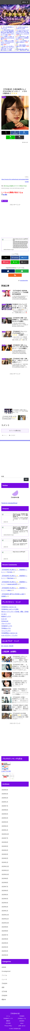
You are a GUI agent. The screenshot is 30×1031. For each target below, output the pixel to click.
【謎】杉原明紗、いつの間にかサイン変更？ (22, 45)
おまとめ (4, 618)
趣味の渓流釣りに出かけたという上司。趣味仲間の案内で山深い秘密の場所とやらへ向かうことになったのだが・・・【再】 (7, 32)
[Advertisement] (15, 70)
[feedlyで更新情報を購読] (22, 271)
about (21, 1023)
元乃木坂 (8, 1023)
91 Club (9, 572)
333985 (3, 596)
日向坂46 (21, 1020)
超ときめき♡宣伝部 (7, 646)
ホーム (8, 1016)
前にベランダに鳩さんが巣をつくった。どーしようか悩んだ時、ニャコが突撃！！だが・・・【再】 (7, 48)
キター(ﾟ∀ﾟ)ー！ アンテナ (9, 635)
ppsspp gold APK (12, 584)
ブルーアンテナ (6, 623)
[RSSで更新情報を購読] (15, 275)
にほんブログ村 (6, 771)
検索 (2, 476)
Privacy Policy (8, 1025)
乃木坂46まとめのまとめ (8, 607)
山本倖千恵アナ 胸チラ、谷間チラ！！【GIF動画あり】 (22, 38)
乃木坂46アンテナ (6, 626)
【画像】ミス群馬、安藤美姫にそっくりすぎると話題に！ (7, 38)
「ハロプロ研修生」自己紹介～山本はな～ (22, 41)
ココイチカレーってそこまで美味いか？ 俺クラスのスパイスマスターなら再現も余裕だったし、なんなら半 (22, 31)
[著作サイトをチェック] (8, 271)
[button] (19, 137)
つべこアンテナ (6, 630)
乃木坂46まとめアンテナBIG (9, 609)
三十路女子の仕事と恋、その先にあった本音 (22, 27)
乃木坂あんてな (6, 628)
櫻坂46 (8, 1020)
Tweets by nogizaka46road (9, 503)
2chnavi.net (4, 621)
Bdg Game (10, 578)
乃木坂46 (5, 200)
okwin (9, 590)
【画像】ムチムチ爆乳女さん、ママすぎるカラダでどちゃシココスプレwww (7, 42)
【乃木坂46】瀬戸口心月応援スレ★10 (12, 594)
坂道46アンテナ (6, 616)
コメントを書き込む (15, 430)
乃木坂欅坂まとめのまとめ (9, 633)
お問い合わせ (21, 1025)
